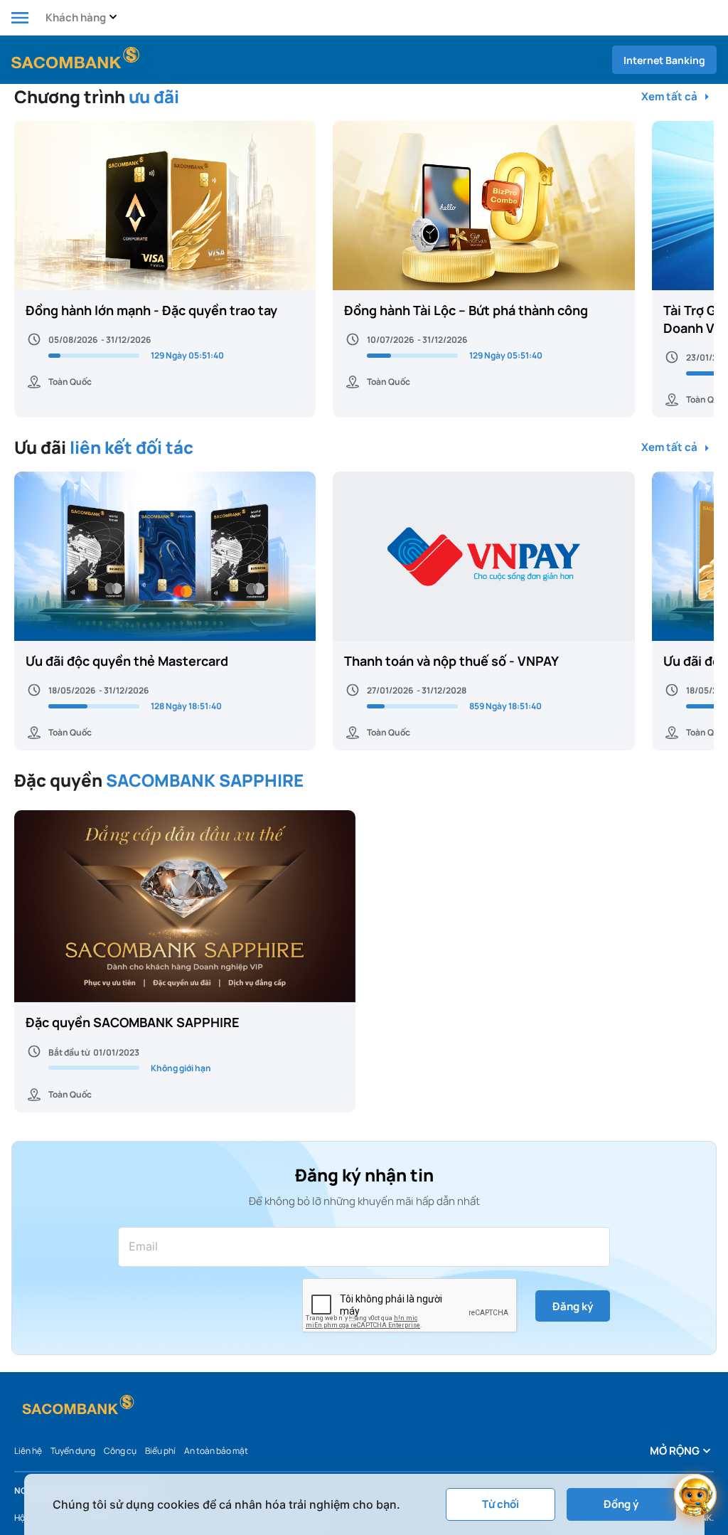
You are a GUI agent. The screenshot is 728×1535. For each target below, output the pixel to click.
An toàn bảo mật (216, 1451)
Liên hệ (28, 1451)
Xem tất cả (670, 97)
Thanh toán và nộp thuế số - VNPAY (451, 660)
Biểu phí (160, 1451)
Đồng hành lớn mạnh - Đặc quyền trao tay (151, 310)
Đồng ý (621, 1504)
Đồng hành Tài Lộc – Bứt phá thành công (466, 310)
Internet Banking (664, 60)
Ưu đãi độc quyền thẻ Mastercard (127, 660)
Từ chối (500, 1504)
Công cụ (120, 1451)
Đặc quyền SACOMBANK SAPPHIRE (133, 1022)
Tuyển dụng (72, 1451)
